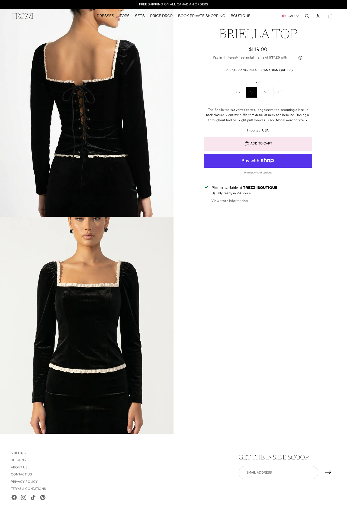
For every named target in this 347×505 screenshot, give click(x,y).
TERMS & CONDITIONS (28, 489)
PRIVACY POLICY (24, 482)
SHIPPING (18, 453)
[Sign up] (328, 472)
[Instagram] (23, 497)
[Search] (307, 16)
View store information (229, 200)
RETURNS (18, 460)
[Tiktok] (33, 497)
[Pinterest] (43, 497)
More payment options (258, 172)
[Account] (318, 16)
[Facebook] (14, 497)
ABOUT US (19, 467)
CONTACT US (21, 474)
